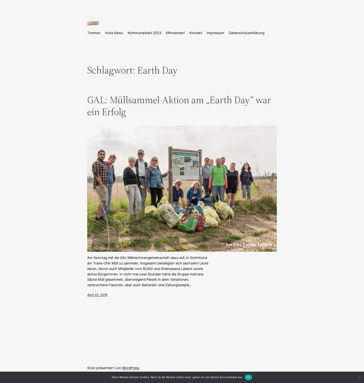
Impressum (215, 33)
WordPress (130, 368)
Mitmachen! (175, 33)
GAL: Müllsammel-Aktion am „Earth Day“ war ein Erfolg (179, 106)
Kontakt (195, 33)
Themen (93, 33)
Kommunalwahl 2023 (144, 33)
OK (248, 377)
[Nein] (359, 377)
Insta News (114, 33)
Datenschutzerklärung (246, 33)
